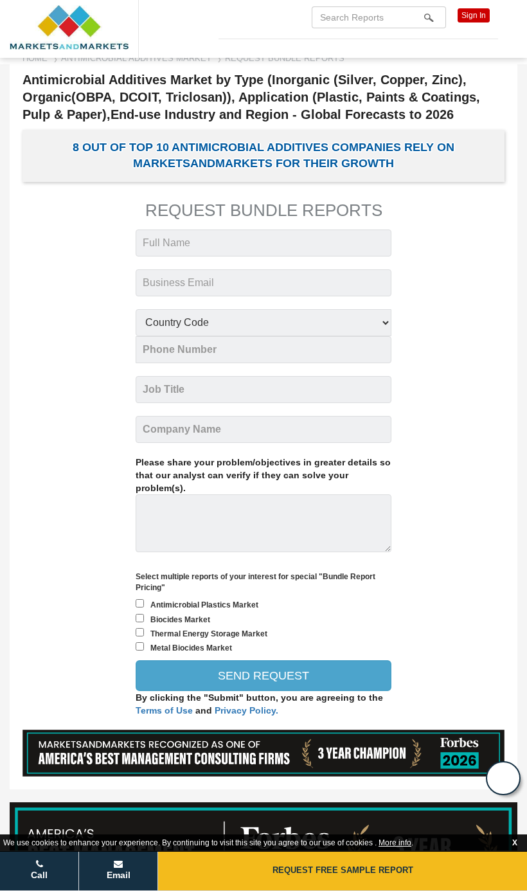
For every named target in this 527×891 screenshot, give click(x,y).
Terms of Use (165, 710)
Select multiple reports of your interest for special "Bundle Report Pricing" (255, 582)
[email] (503, 778)
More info (395, 842)
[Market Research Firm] (69, 27)
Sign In (473, 15)
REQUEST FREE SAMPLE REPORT (342, 870)
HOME (35, 58)
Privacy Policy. (246, 710)
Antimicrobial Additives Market (136, 58)
